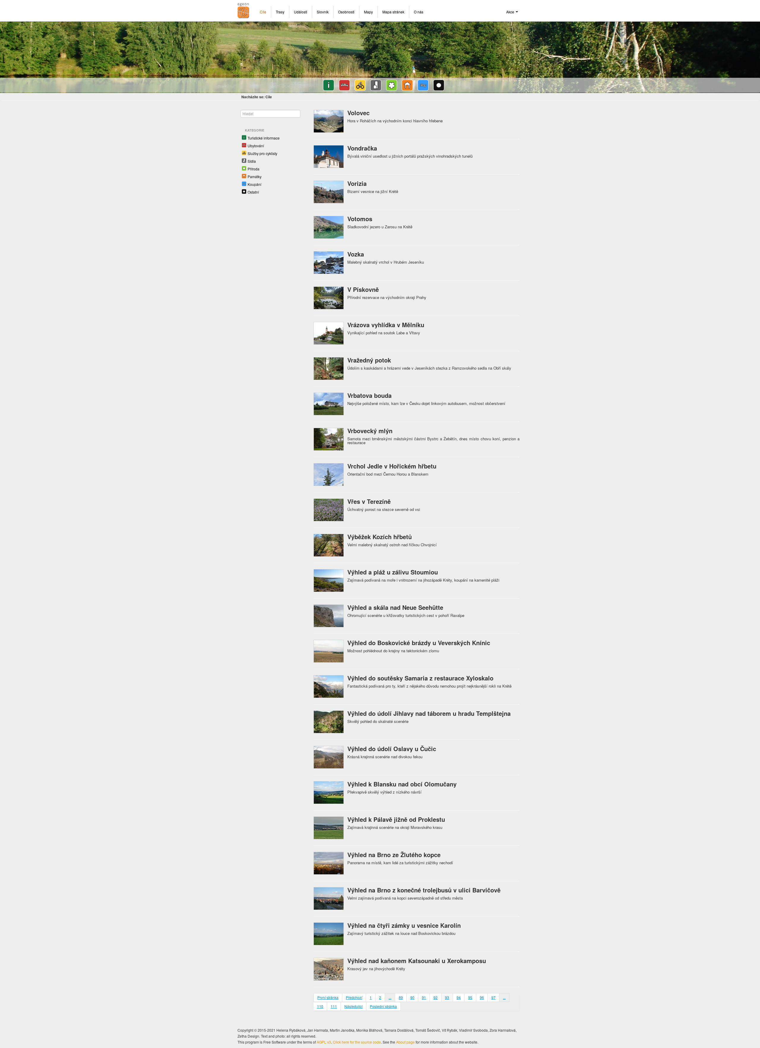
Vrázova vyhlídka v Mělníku (385, 324)
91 (424, 997)
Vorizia (357, 183)
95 (470, 997)
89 (401, 997)
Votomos (359, 218)
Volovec (358, 112)
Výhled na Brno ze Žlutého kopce (394, 854)
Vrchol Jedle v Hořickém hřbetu (391, 466)
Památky (255, 176)
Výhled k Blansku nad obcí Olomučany (402, 784)
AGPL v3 (324, 1041)
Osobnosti (346, 11)
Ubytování (256, 145)
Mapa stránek (393, 11)
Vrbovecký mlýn (369, 430)
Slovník (323, 11)
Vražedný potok (369, 360)
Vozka (355, 254)
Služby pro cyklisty (262, 153)
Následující (353, 1006)
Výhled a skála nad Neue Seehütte (395, 607)
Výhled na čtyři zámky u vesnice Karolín (404, 925)
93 (447, 997)
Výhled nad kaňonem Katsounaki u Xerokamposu (416, 960)
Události (300, 11)
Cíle (263, 11)
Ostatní (253, 191)
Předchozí (354, 997)
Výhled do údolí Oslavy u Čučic (391, 748)
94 (459, 997)
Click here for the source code (357, 1041)
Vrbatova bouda (369, 395)
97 (493, 997)
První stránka (327, 997)
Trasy (280, 11)
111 (334, 1006)
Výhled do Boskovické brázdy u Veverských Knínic (418, 642)
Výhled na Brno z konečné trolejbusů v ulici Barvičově (424, 890)
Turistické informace (264, 137)
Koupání (254, 184)
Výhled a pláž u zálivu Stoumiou (392, 572)
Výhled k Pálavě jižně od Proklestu (396, 819)
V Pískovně (363, 289)
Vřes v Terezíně (369, 501)
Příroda (253, 168)
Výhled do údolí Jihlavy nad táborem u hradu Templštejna (429, 713)
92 (435, 997)
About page (405, 1041)
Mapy (368, 11)
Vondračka (362, 148)
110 (320, 1006)
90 (412, 997)
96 (482, 997)
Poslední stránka (383, 1006)
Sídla (252, 161)
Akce (510, 11)
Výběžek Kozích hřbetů (379, 536)
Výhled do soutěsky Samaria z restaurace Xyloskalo (420, 678)
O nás (418, 11)
